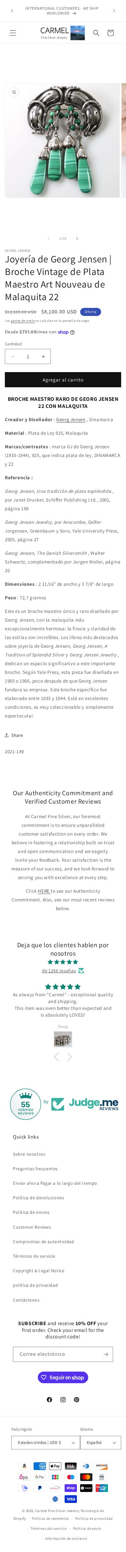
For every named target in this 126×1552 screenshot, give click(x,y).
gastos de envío (23, 321)
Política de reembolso (50, 1518)
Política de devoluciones (38, 1198)
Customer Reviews (32, 1227)
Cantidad (13, 344)
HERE (44, 891)
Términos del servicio (49, 1528)
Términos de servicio (34, 1256)
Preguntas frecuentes (35, 1169)
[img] (63, 962)
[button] (13, 33)
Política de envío (87, 1528)
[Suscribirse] (106, 1354)
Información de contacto (66, 1538)
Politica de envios (31, 1212)
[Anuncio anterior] (12, 11)
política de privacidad (35, 1285)
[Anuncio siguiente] (114, 11)
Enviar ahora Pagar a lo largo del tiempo (55, 1183)
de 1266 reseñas (59, 971)
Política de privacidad (94, 1518)
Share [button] (17, 735)
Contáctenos (26, 1300)
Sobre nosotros (29, 1154)
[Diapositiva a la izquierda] (49, 238)
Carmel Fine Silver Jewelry (57, 1510)
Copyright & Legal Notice (38, 1270)
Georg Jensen (70, 419)
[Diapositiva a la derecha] (77, 238)
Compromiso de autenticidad (43, 1241)
